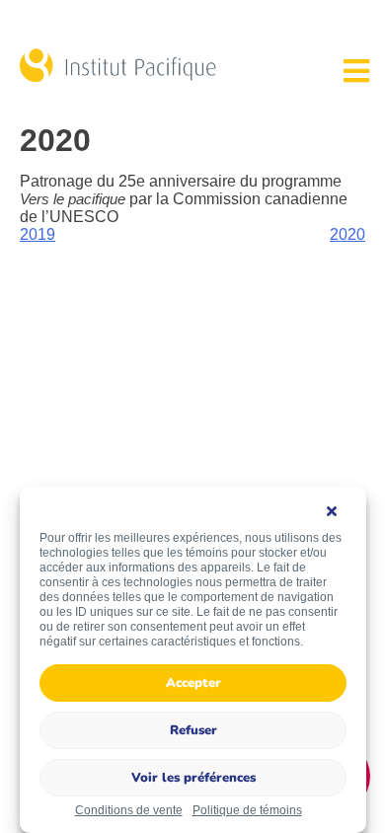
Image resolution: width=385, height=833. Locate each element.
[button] (336, 511)
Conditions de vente (129, 810)
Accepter (193, 683)
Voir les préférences (193, 778)
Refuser (193, 730)
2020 (347, 234)
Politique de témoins (247, 810)
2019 (37, 234)
